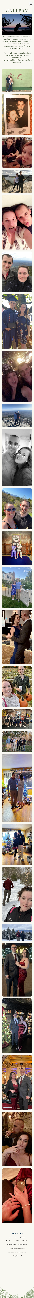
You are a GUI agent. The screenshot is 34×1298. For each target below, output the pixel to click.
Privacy (18, 1255)
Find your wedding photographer (17, 1248)
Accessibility (13, 1255)
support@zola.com (11, 1244)
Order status (25, 1240)
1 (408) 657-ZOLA (22, 1244)
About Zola (9, 1240)
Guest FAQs (17, 1240)
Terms (22, 1255)
